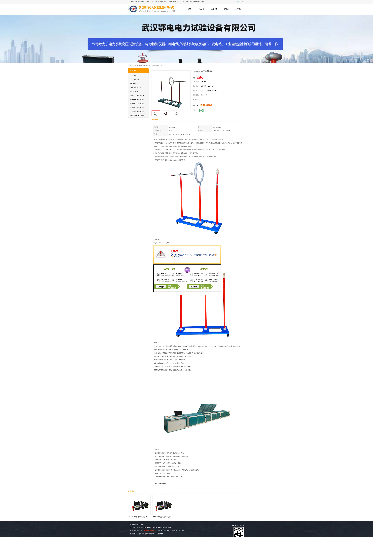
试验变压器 (134, 91)
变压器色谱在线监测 (137, 107)
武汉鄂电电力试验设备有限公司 (153, 527)
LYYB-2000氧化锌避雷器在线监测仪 (140, 517)
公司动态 (226, 9)
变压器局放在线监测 (137, 111)
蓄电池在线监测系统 (137, 95)
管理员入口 (153, 534)
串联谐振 (133, 84)
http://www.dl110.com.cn (160, 483)
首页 (189, 9)
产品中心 (201, 9)
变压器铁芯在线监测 (137, 103)
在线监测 (133, 76)
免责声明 (147, 534)
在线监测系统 (135, 80)
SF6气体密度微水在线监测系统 (140, 115)
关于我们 (238, 9)
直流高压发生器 (135, 87)
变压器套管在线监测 (137, 99)
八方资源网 (140, 534)
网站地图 (160, 534)
